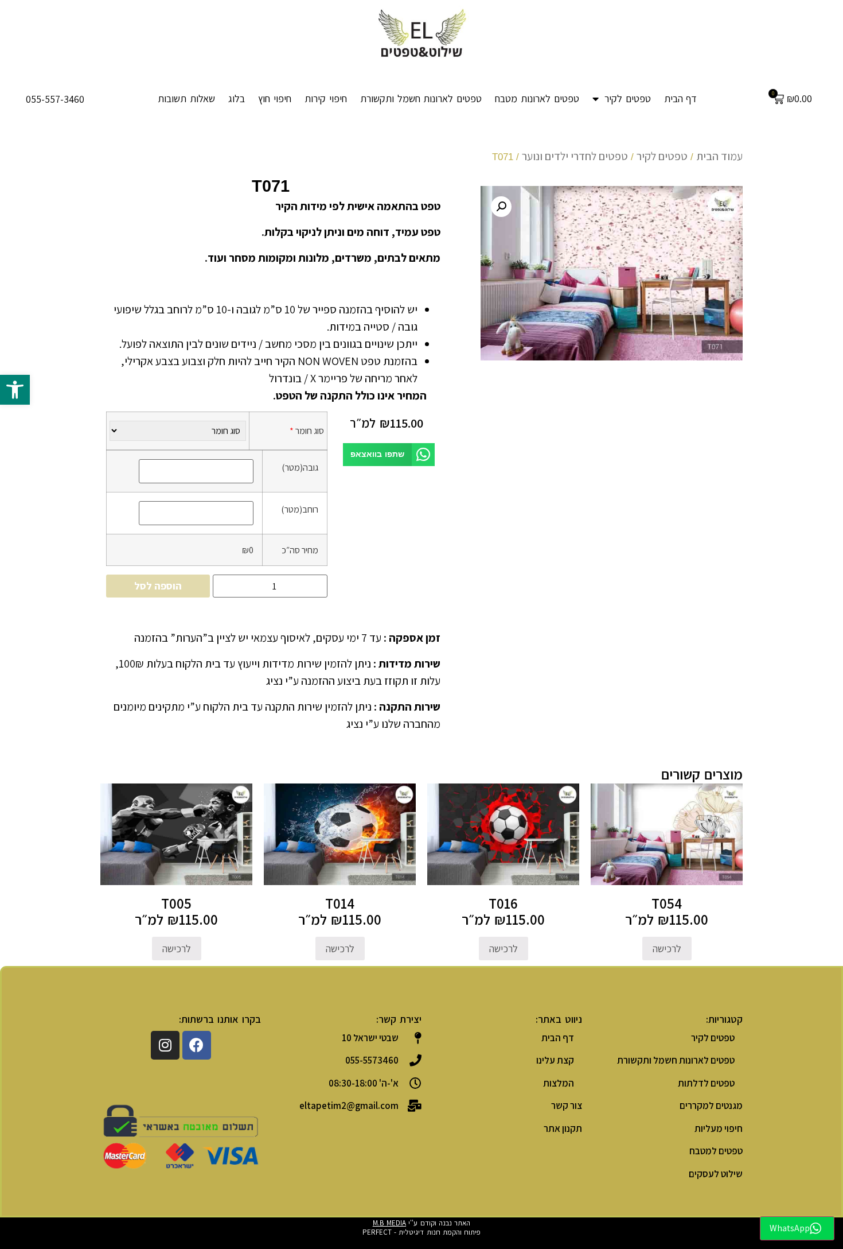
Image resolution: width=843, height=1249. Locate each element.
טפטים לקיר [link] (627, 98)
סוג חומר (307, 430)
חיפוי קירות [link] (326, 98)
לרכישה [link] (667, 948)
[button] (389, 455)
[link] (15, 390)
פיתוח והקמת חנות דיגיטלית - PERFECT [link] (421, 1232)
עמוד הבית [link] (719, 156)
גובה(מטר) (300, 467)
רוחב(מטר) (299, 509)
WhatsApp (790, 1228)
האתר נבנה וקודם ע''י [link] (422, 1223)
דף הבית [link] (680, 98)
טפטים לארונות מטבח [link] (537, 98)
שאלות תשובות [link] (186, 98)
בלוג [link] (236, 98)
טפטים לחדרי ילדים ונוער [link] (575, 156)
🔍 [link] (501, 206)
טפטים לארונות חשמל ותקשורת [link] (421, 98)
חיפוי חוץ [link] (274, 98)
